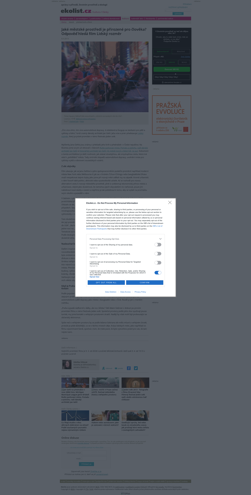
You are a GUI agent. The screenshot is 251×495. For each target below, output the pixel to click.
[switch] (158, 244)
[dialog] (125, 247)
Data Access (125, 292)
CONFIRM (145, 283)
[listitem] (125, 238)
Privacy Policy (140, 292)
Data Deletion (110, 292)
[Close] (170, 203)
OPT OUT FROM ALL (106, 283)
